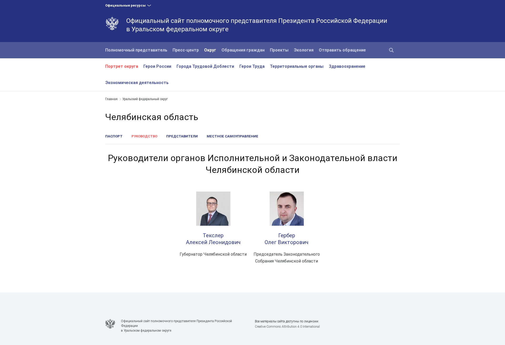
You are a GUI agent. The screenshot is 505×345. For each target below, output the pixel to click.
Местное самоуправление (232, 136)
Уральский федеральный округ (145, 99)
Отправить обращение (342, 50)
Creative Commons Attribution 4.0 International (287, 326)
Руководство (144, 136)
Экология (304, 50)
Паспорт (114, 136)
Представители (182, 136)
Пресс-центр (186, 50)
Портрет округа (121, 66)
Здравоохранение (347, 66)
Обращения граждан (243, 50)
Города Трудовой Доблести (205, 66)
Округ (210, 50)
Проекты (279, 50)
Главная (111, 99)
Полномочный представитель (136, 50)
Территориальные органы (297, 66)
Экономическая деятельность (137, 82)
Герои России (157, 66)
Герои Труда (252, 66)
